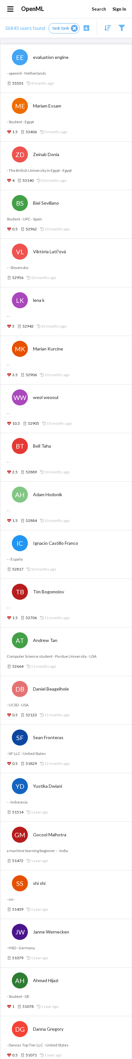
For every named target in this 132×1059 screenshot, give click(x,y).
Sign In (119, 9)
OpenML (32, 8)
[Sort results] (106, 27)
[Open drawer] (10, 9)
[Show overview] (86, 27)
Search (99, 9)
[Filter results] (121, 27)
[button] (64, 28)
